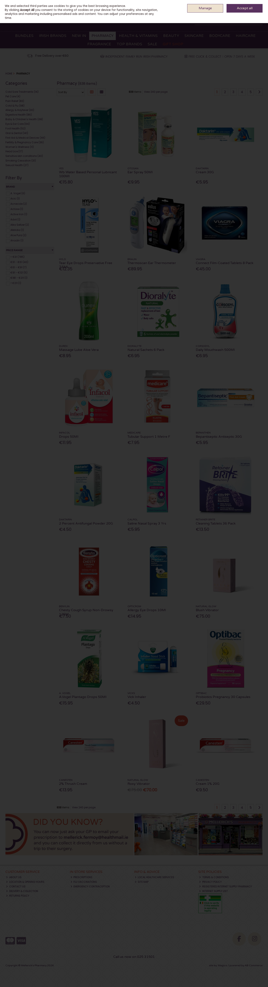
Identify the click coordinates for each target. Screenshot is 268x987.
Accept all (245, 8)
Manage (205, 8)
